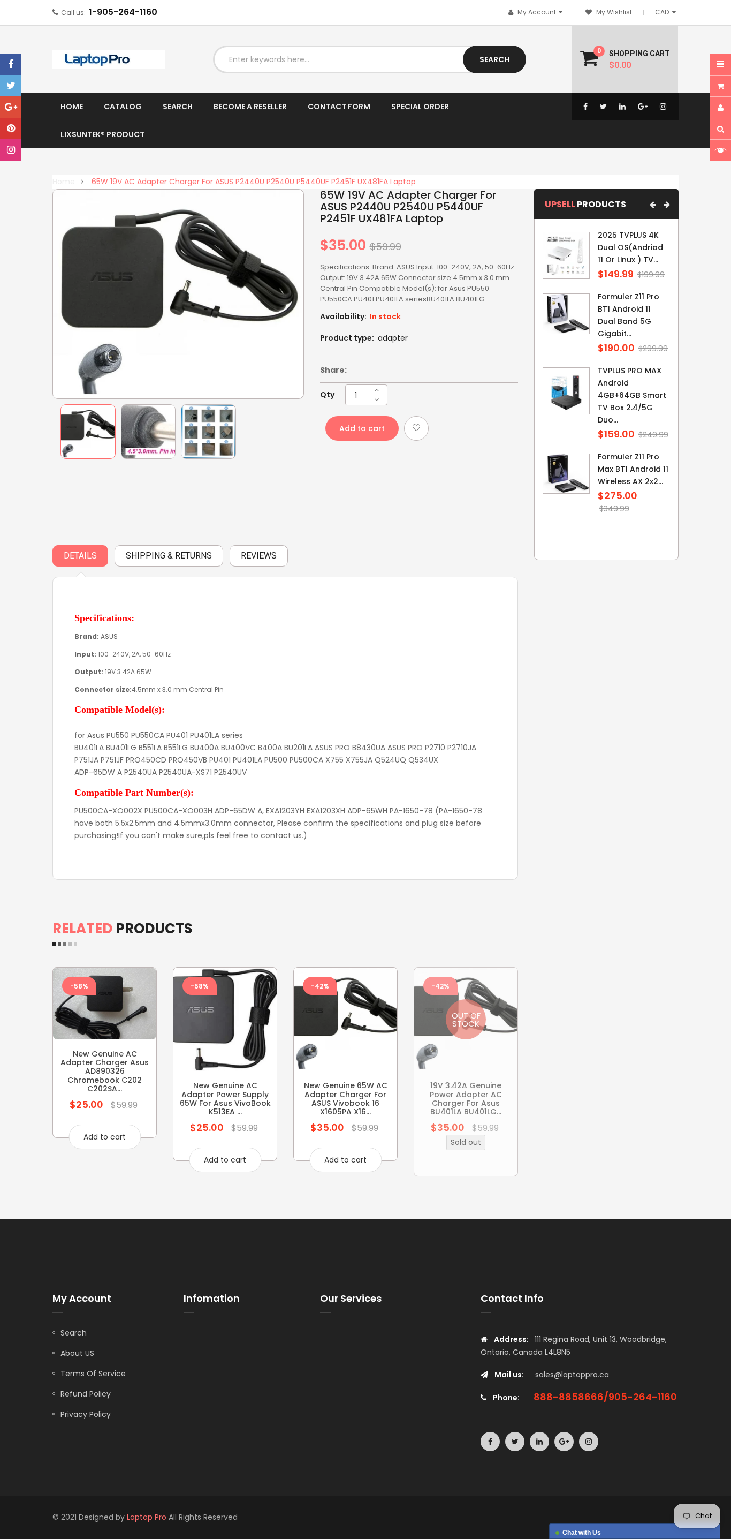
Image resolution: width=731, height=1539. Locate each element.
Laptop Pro (146, 1517)
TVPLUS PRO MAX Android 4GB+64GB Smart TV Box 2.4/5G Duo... (632, 395)
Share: (333, 370)
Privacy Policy (85, 1414)
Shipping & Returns (169, 555)
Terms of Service (93, 1373)
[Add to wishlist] (416, 428)
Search (73, 1332)
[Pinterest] (10, 128)
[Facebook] (10, 64)
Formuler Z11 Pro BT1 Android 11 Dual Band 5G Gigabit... (628, 315)
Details (80, 555)
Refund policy (85, 1394)
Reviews (259, 555)
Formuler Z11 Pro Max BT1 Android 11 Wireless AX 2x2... (633, 469)
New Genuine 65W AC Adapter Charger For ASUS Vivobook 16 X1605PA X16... (345, 1098)
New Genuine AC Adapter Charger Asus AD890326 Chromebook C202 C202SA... (104, 1071)
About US (77, 1353)
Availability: (343, 316)
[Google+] (10, 107)
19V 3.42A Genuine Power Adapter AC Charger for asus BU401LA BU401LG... (466, 1098)
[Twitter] (10, 85)
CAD (667, 12)
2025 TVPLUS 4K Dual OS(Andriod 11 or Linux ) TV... (630, 247)
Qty (327, 394)
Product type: (347, 338)
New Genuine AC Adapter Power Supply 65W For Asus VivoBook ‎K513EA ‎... (225, 1098)
